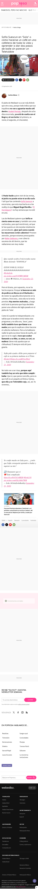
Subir (30, 788)
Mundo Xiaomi (6, 813)
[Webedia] (8, 789)
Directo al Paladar (7, 827)
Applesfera (5, 806)
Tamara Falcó (24, 746)
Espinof (22, 817)
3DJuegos (22, 800)
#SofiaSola (8, 273)
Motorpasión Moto (25, 831)
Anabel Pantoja (14, 111)
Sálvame (23, 751)
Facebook (16, 79)
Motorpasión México (25, 875)
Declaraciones (7, 742)
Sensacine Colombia (25, 868)
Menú (2, 5)
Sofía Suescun (26, 201)
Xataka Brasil (5, 862)
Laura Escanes (7, 755)
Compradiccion (6, 848)
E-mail (27, 79)
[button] (13, 95)
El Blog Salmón (24, 841)
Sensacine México (24, 865)
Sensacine (22, 813)
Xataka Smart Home (7, 809)
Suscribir (30, 700)
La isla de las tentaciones (24, 756)
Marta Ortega (17, 27)
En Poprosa (6, 506)
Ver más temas (7, 765)
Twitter (20, 79)
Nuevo (35, 5)
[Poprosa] (19, 4)
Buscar (29, 777)
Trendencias (5, 841)
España (10, 520)
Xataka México (6, 858)
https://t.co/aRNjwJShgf (20, 359)
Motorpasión (23, 827)
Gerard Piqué (6, 751)
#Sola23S (7, 359)
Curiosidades (25, 520)
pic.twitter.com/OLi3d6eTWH (15, 480)
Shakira (4, 746)
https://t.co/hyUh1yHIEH (13, 477)
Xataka (4, 800)
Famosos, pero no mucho (14, 10)
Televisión (17, 520)
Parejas (22, 742)
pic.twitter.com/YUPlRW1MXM (16, 276)
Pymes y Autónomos (25, 844)
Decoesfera (5, 844)
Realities (5, 733)
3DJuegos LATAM (24, 858)
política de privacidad (23, 704)
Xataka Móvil (5, 803)
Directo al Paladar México (9, 875)
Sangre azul (24, 733)
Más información (20, 887)
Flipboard (24, 79)
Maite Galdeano (11, 238)
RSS (26, 712)
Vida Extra (22, 803)
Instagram (22, 712)
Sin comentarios (9, 80)
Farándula (33, 520)
